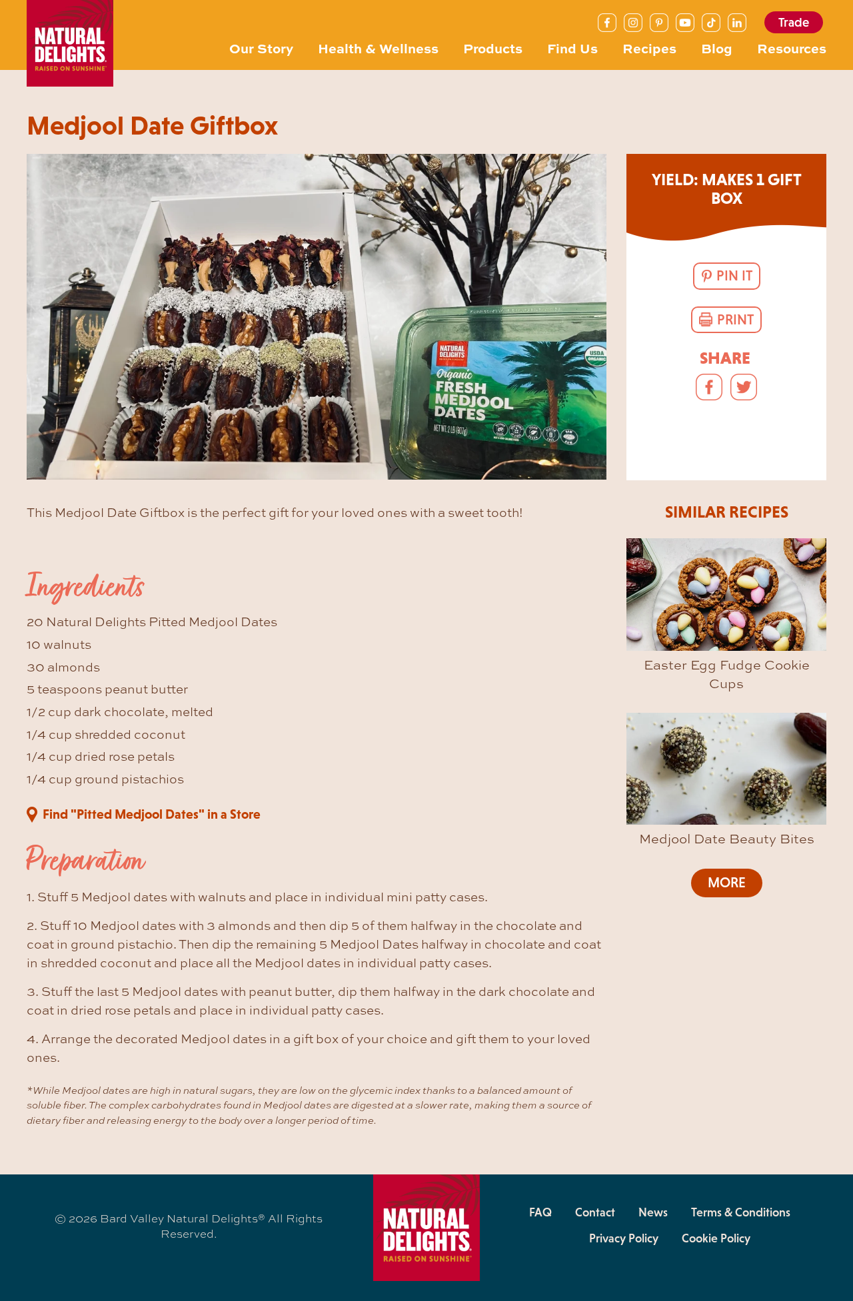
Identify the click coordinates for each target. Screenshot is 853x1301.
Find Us (572, 47)
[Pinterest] (659, 22)
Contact (595, 1212)
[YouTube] (685, 22)
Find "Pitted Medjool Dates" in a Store (152, 814)
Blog (716, 47)
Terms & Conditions (740, 1212)
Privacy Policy (623, 1238)
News (653, 1212)
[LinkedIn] (737, 22)
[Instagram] (633, 22)
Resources (791, 47)
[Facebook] (607, 22)
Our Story (261, 47)
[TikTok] (711, 22)
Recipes (649, 47)
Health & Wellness (378, 47)
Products (492, 47)
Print (735, 320)
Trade (793, 22)
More (727, 883)
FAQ (540, 1212)
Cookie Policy (716, 1238)
